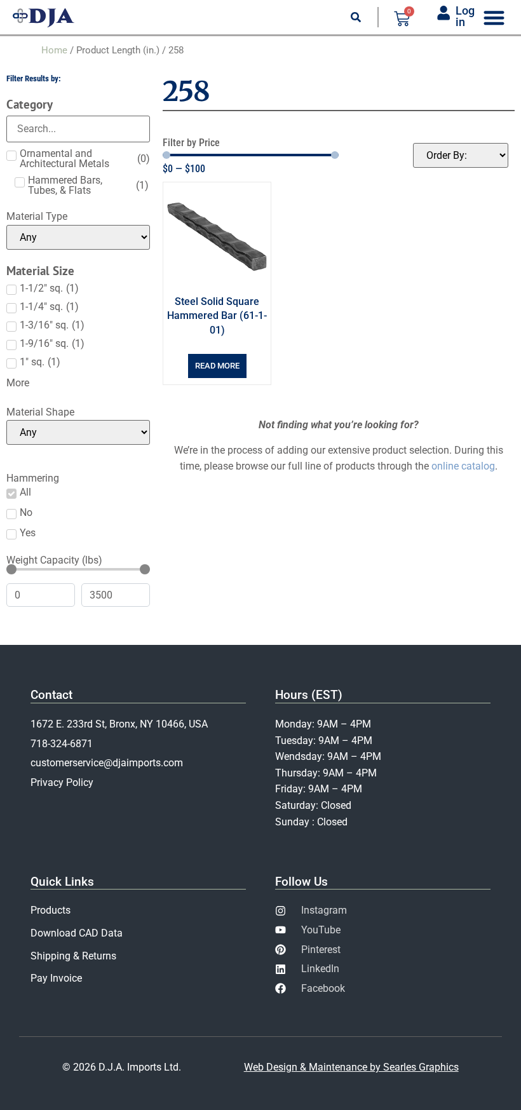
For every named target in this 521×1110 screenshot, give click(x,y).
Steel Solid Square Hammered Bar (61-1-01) (217, 315)
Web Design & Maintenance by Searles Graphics (351, 1067)
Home (54, 50)
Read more (217, 365)
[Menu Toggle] (494, 17)
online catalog (463, 466)
